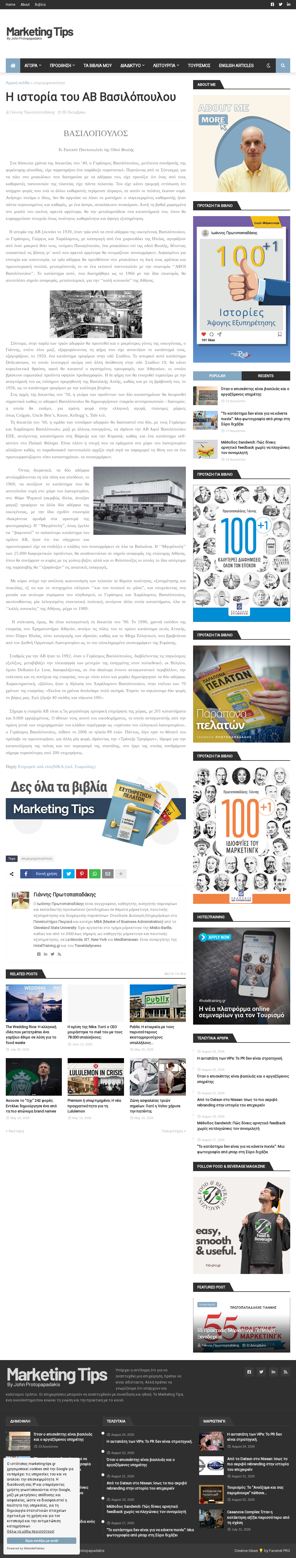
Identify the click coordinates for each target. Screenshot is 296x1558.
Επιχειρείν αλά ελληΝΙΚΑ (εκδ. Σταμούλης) (56, 766)
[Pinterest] (82, 873)
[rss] (59, 954)
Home (10, 5)
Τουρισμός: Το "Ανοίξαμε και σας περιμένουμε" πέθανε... (255, 1490)
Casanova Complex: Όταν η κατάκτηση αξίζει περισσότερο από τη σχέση (258, 1517)
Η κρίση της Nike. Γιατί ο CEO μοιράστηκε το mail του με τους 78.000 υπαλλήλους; (95, 1032)
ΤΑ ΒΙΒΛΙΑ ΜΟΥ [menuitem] (98, 65)
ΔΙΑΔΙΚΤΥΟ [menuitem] (131, 65)
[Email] (108, 873)
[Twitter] (69, 873)
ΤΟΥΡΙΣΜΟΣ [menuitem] (199, 65)
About (25, 5)
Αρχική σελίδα (18, 83)
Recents (266, 376)
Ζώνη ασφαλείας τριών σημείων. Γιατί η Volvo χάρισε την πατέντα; (155, 1105)
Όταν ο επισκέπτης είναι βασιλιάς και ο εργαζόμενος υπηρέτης (255, 391)
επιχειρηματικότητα (49, 83)
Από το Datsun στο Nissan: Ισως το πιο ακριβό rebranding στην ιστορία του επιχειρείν (237, 1102)
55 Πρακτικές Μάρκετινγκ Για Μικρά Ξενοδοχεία (236, 1334)
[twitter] (52, 954)
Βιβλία (40, 5)
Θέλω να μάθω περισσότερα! (30, 1531)
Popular (217, 376)
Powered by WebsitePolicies (26, 1548)
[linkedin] (45, 954)
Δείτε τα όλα (175, 974)
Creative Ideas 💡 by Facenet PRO (262, 1550)
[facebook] (38, 954)
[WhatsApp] (95, 873)
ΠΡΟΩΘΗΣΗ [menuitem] (60, 65)
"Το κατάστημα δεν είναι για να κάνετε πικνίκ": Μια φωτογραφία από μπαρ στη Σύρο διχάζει (255, 418)
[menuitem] (13, 65)
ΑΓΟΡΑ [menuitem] (31, 65)
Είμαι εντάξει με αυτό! (41, 1541)
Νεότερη (16, 1131)
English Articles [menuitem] (236, 65)
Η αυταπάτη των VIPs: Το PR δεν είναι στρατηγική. (240, 1058)
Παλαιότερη (172, 1131)
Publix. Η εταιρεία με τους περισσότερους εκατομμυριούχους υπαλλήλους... (152, 1035)
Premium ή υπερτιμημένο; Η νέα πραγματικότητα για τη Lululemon (94, 1105)
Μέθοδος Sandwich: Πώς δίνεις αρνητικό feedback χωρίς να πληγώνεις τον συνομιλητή (255, 447)
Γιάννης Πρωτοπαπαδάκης (65, 894)
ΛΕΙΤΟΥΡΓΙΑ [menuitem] (164, 65)
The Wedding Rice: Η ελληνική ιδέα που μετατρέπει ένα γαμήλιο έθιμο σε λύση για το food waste (31, 1035)
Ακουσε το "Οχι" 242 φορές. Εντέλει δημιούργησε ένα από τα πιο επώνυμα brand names (31, 1105)
